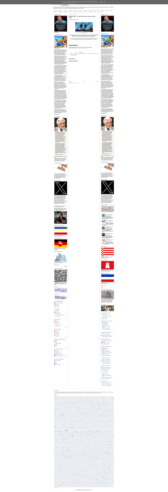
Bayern (60, 402)
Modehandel (93, 453)
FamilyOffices (62, 421)
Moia (111, 453)
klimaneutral (55, 443)
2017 (66, 396)
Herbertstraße (79, 434)
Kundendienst (62, 445)
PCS (109, 459)
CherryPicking (73, 407)
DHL (96, 412)
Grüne (58, 429)
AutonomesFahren (65, 401)
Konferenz (113, 443)
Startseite (84, 81)
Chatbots (67, 407)
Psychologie (73, 463)
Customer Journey (95, 410)
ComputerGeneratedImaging (107, 408)
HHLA (103, 434)
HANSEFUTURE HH (70, 10)
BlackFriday (104, 404)
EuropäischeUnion (99, 419)
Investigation (87, 439)
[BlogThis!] (80, 52)
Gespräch (62, 426)
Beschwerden (63, 403)
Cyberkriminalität (109, 410)
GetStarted (101, 426)
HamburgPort (107, 431)
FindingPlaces (71, 422)
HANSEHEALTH (98, 10)
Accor (77, 397)
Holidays (81, 435)
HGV (96, 434)
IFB (108, 436)
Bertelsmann (108, 402)
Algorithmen (81, 398)
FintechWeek (83, 422)
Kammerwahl (107, 441)
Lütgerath (57, 449)
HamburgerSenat (56, 431)
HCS (93, 433)
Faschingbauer (68, 421)
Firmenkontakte (86, 422)
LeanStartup (86, 446)
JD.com (106, 440)
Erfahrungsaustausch (56, 419)
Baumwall (59, 402)
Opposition (65, 458)
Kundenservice (77, 445)
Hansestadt (76, 432)
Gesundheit (64, 426)
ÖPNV (62, 458)
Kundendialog (59, 445)
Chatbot (65, 407)
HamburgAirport (96, 430)
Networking (69, 455)
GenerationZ (73, 425)
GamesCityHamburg (72, 424)
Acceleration (69, 397)
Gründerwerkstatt (104, 428)
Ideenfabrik (98, 436)
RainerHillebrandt (109, 463)
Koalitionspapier (73, 443)
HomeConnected (88, 435)
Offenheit (108, 456)
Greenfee (101, 427)
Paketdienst (60, 459)
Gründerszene (97, 428)
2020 (68, 396)
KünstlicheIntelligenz (86, 445)
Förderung (71, 423)
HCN (92, 433)
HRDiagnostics (110, 435)
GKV (113, 426)
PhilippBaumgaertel (112, 460)
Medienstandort (99, 450)
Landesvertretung (59, 446)
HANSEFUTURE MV (75, 10)
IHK (112, 436)
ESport (79, 419)
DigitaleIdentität (79, 413)
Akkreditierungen (64, 398)
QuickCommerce (96, 463)
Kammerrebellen (100, 441)
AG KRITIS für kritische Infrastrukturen (105, 348)
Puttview (81, 463)
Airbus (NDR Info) (57, 312)
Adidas (87, 397)
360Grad (77, 396)
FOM (113, 422)
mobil (58, 453)
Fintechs (81, 422)
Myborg (98, 454)
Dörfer (58, 417)
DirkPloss (92, 416)
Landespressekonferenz (111, 445)
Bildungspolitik (85, 404)
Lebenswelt (102, 446)
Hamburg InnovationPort (75, 430)
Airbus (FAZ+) (57, 310)
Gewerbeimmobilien (109, 426)
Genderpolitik (64, 425)
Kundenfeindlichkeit (66, 445)
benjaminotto (73, 402)
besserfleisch (71, 403)
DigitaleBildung (76, 413)
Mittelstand (105, 452)
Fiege (97, 421)
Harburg (106, 432)
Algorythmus (87, 398)
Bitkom (97, 404)
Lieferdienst (86, 447)
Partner (92, 459)
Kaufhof (72, 442)
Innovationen (67, 437)
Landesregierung (56, 446)
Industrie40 (73, 437)
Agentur (97, 397)
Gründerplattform (86, 428)
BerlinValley (104, 402)
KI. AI (87, 442)
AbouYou (113, 396)
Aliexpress (91, 398)
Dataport (96, 411)
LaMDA (106, 445)
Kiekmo (89, 442)
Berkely (91, 402)
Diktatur (86, 416)
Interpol (81, 439)
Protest (63, 463)
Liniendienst (96, 447)
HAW (88, 433)
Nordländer (73, 456)
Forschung (86, 423)
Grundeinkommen (66, 428)
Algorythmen (84, 398)
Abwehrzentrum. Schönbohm (61, 397)
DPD (64, 417)
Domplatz (57, 417)
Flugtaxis (107, 422)
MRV (79, 454)
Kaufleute (74, 442)
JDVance (109, 440)
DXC (98, 417)
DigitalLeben (83, 415)
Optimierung (67, 458)
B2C (71, 401)
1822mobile (64, 396)
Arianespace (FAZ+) (57, 313)
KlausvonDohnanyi (110, 442)
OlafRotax (61, 457)
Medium (82, 53)
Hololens (83, 435)
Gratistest (97, 427)
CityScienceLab (99, 407)
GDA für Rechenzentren (105, 369)
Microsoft (64, 452)
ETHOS (85, 419)
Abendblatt (104, 396)
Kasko (65, 442)
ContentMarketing (100, 409)
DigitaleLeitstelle (93, 413)
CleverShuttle (106, 407)
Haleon (62, 430)
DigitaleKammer (86, 413)
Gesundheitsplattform (85, 426)
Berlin (93, 402)
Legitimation (106, 446)
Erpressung (65, 419)
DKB (107, 416)
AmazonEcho (108, 398)
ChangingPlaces (60, 407)
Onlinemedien (99, 457)
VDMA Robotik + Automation (106, 342)
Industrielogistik (76, 437)
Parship (88, 459)
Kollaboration (80, 443)
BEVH (103, 403)
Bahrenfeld (90, 401)
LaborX (96, 445)
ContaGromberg (83, 409)
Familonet (60, 421)
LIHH (91, 447)
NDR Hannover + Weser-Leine (59, 355)
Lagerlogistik (104, 445)
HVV (72, 436)
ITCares (68, 440)
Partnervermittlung (95, 459)
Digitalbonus (63, 413)
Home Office (85, 435)
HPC (105, 435)
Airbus (57, 398)
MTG (81, 454)
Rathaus (70, 464)
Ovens (109, 458)
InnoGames (109, 437)
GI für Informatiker (104, 314)
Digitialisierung (83, 416)
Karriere (62, 442)
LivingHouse (106, 447)
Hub (59, 436)
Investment (93, 439)
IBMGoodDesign (82, 436)
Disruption (102, 416)
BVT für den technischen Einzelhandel (107, 377)
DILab (87, 416)
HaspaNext (64, 433)
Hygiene (75, 436)
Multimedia (87, 454)
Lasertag (75, 446)
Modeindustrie (99, 453)
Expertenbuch (64, 420)
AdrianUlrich (90, 397)
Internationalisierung (60, 439)
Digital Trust (60, 413)
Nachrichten (112, 454)
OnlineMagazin (86, 457)
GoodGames (69, 427)
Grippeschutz (107, 427)
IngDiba (97, 437)
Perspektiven (89, 460)
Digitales (67, 414)
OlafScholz (63, 457)
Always (101, 398)
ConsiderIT (73, 409)
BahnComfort (80, 401)
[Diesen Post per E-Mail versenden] (79, 52)
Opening (57, 458)
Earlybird (104, 417)
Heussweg (84, 434)
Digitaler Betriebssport (104, 413)
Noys (89, 456)
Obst (103, 456)
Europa (93, 419)
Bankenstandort (100, 401)
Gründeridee (76, 428)
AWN (69, 401)
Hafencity (100, 429)
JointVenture (58, 441)
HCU (94, 433)
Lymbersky (60, 449)
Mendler (64, 451)
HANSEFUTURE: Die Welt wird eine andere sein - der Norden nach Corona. (109, 221)
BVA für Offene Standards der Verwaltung (106, 326)
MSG (80, 454)
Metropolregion (98, 451)
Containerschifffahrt (96, 409)
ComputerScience (112, 408)
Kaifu (89, 441)
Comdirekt (82, 408)
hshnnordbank (55, 436)
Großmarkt (58, 428)
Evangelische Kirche (106, 419)
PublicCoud (78, 463)
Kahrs (87, 441)
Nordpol (75, 456)
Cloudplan (111, 407)
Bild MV (56, 340)
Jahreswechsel (100, 440)
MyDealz (100, 454)
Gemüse (61, 425)
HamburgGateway (70, 431)
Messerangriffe (87, 451)
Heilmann (58, 434)
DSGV (84, 417)
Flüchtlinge (103, 422)
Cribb (76, 410)
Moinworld (55, 454)
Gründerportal (90, 428)
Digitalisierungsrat (72, 415)
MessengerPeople (83, 451)
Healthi (101, 433)
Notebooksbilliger (85, 456)
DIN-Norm (90, 416)
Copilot (105, 409)
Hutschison (69, 436)
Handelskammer (87, 431)
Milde (79, 452)
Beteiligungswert (89, 403)
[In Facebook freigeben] (81, 52)
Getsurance (104, 426)
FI (96, 421)
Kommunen (96, 443)
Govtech (87, 427)
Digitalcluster (66, 413)
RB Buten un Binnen (58, 324)
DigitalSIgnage (109, 415)
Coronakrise (55, 410)
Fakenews (102, 420)
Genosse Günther (79, 425)
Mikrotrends (77, 452)
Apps (113, 399)
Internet (63, 439)
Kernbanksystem (84, 442)
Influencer (82, 437)
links (102, 447)
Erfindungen (60, 419)
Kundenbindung (55, 445)
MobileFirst (67, 453)
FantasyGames (65, 421)
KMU (69, 443)
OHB (54, 457)
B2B (70, 401)
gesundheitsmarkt (81, 426)
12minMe (60, 396)
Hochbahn (63, 435)
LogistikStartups (71, 448)
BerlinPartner (101, 402)
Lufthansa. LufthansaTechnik (94, 448)
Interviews (85, 439)
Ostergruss (80, 458)
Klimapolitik (58, 443)
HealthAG (97, 433)
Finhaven (74, 422)
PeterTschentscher (93, 460)
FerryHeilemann (91, 421)
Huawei (58, 436)
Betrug (101, 403)
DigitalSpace (55, 416)
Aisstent (59, 398)
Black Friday (101, 404)
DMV (111, 416)
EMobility (81, 418)
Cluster (113, 407)
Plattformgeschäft (89, 461)
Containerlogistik (88, 409)
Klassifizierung (99, 442)
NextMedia (79, 455)
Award (68, 401)
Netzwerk (74, 455)
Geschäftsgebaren (98, 425)
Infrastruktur (92, 437)
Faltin (108, 420)
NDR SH (56, 363)
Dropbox (83, 417)
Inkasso (99, 437)
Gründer (70, 428)
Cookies (103, 409)
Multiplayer (90, 454)
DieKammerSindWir (105, 412)
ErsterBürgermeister (68, 419)
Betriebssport (96, 403)
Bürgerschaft (98, 405)
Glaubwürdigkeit (58, 427)
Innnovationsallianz (106, 437)
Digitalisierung (72, 53)
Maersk (71, 449)
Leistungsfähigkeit (56, 447)
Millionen (81, 452)
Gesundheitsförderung (71, 426)
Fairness (97, 420)
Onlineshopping (102, 457)
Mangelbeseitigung (94, 449)
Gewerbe (106, 426)
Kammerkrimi (97, 441)
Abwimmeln (65, 397)
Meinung (55, 451)
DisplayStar (96, 416)
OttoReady (103, 458)
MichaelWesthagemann (56, 452)
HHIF (99, 434)
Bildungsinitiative (78, 404)
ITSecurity (86, 440)
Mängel (91, 449)
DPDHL (67, 417)
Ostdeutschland (77, 458)
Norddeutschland (67, 456)
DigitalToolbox (64, 416)
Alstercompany (95, 398)
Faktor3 (103, 420)
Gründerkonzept (79, 428)
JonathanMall (61, 441)
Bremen (95, 405)
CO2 (61, 408)
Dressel (71, 417)
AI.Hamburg (108, 397)
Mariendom (106, 449)
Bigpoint (67, 404)
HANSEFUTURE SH (85, 10)
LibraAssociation (76, 447)
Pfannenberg (98, 460)
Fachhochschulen (83, 420)
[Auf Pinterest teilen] (82, 52)
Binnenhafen (88, 404)
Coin (73, 408)
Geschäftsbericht (94, 425)
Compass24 (102, 408)
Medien (86, 450)
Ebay (106, 417)
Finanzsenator (61, 422)
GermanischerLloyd (88, 425)
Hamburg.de (86, 430)
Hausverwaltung (83, 433)
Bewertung (55, 404)
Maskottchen (79, 53)
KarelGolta (60, 442)
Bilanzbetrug (70, 404)
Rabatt (102, 463)
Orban (69, 458)
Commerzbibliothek (89, 408)
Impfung (63, 437)
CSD (88, 410)
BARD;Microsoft (106, 401)
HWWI (73, 436)
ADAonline (82, 397)
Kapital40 (110, 441)
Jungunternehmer (76, 441)
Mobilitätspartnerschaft (87, 453)
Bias (63, 404)
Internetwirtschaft (78, 439)
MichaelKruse (106, 451)
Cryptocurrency (86, 410)
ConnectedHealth (69, 409)
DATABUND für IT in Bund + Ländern (107, 352)
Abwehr (57, 397)
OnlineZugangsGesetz (110, 457)
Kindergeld (93, 442)
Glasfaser (55, 427)
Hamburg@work (89, 430)
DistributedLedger (105, 416)
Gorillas (85, 427)
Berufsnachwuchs (112, 402)
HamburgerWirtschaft (66, 431)
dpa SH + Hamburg (57, 360)
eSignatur (77, 419)
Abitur (106, 396)
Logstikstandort (74, 448)
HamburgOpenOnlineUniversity (103, 431)
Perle (65, 460)
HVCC (71, 436)
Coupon (68, 410)
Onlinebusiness (80, 457)
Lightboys (90, 447)
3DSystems (95, 396)
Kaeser (84, 441)
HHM (104, 434)
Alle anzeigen (66, 317)
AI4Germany (112, 397)
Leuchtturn (66, 447)
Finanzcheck (109, 421)
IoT (105, 439)
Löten (81, 448)
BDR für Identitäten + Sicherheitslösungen (105, 323)
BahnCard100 (77, 401)
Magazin (77, 53)
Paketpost (65, 459)
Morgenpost (73, 454)
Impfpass (61, 437)
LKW (109, 447)
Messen (78, 451)
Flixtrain (100, 422)
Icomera (89, 436)
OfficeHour (111, 456)
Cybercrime (105, 410)
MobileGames (69, 453)
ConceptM (66, 409)
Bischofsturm (92, 404)
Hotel (99, 435)
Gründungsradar (112, 428)
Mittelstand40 (108, 452)
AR (54, 399)
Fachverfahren (90, 420)
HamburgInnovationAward (79, 431)
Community (96, 408)
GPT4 (90, 427)
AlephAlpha (73, 398)
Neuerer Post (70, 81)
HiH (110, 434)
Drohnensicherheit (80, 417)
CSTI (90, 410)
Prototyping (66, 463)
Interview (83, 439)
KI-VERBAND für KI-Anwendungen (106, 355)
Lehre (109, 446)
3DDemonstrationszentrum (81, 396)
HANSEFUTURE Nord (60, 10)
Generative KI (75, 425)
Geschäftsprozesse (107, 425)
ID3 (90, 436)
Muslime (96, 454)
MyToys (105, 454)
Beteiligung (83, 403)
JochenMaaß (55, 441)
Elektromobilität (64, 418)
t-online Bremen (57, 326)
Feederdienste (78, 421)
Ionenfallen (104, 439)
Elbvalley (59, 418)
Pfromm (105, 460)
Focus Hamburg (57, 334)
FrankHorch (105, 423)
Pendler (55, 460)
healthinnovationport (104, 433)
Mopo (62, 454)
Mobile (59, 453)
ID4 (91, 436)
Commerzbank (85, 408)
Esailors (73, 419)
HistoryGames (55, 435)
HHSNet (106, 434)
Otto (92, 458)
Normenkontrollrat (81, 456)
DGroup (93, 412)
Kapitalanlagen (112, 441)
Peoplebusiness (57, 460)
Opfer (61, 458)
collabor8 (75, 408)
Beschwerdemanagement (59, 403)
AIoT (55, 398)
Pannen (80, 459)
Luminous (106, 448)
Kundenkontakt (74, 445)
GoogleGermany (77, 427)
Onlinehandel (83, 457)
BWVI (73, 406)
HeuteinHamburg (87, 434)
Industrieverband (79, 437)
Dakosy (78, 411)
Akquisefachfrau (68, 398)
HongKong (94, 435)
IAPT (76, 436)
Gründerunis (100, 428)
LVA (58, 449)
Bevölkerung (106, 403)
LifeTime (88, 447)
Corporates (66, 410)
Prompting (60, 463)
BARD (104, 401)
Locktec (55, 448)
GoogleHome (80, 427)
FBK (75, 421)
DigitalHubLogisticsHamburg (57, 415)
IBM (77, 436)
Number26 (91, 456)
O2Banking (100, 456)
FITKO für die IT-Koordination (106, 329)
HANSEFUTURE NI (80, 10)
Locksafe (113, 447)
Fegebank (81, 421)
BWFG (70, 406)
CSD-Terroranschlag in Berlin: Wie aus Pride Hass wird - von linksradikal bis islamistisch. (109, 215)
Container (86, 409)
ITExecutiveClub (76, 440)
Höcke (79, 435)
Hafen (92, 429)
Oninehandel (73, 457)
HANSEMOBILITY (94, 10)
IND (67, 437)
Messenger (80, 451)
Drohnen (77, 417)
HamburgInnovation (74, 431)
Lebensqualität (99, 446)
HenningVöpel (76, 434)
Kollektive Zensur (84, 443)
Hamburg (75, 53)
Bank (96, 401)
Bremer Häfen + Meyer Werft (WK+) (60, 314)
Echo (112, 417)
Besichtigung (66, 403)
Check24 (71, 407)
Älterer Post (97, 81)
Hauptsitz (71, 433)
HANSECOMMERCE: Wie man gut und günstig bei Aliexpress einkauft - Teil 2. (109, 240)
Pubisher (76, 463)
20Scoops (72, 396)
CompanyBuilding (99, 408)
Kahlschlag (86, 441)
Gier (112, 426)
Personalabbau (70, 460)
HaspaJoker (61, 433)
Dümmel (97, 417)
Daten (100, 411)
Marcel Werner (100, 449)
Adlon (88, 397)
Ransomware (63, 464)
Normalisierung (77, 456)
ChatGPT (69, 407)
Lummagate (110, 448)
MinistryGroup (95, 452)
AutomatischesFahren (56, 401)
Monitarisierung (58, 454)
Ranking (61, 464)
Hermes (82, 434)
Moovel (61, 454)
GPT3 (88, 427)
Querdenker (93, 463)
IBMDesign (79, 436)
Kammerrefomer (104, 441)
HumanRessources (65, 436)
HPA (104, 435)
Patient (100, 459)
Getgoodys (98, 426)
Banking (103, 401)
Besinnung (69, 403)
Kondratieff (110, 443)
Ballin (92, 401)
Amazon (103, 398)
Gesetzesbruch (58, 426)
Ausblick (92, 400)
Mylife (101, 454)
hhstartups (108, 434)
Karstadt (64, 442)
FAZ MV (56, 344)
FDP (76, 421)
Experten (62, 420)
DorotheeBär (60, 417)
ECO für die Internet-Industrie (106, 368)
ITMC (78, 440)
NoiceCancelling (57, 456)
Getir (99, 426)
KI (86, 442)
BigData (65, 404)
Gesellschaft (55, 426)
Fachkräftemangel (87, 420)
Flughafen (105, 422)
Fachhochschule (79, 420)
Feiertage (86, 421)
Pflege (100, 460)
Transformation (75, 54)
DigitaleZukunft (99, 414)
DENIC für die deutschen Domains (106, 367)
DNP (113, 416)
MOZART (78, 454)
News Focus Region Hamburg (59, 302)
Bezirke (60, 404)
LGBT (70, 447)
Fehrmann (84, 421)
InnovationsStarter (64, 438)
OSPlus (75, 458)
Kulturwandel (110, 444)
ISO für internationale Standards (106, 335)
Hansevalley (92, 432)
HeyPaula (93, 434)
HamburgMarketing (97, 431)
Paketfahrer (63, 459)
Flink (96, 422)
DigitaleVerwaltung (90, 414)
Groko (113, 427)
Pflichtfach (103, 460)
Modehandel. (96, 453)
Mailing (80, 449)
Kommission (93, 443)
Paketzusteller (70, 459)
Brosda (104, 405)
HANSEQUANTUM (55, 10)
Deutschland (86, 412)
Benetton (71, 402)
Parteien (90, 459)
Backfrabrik (73, 401)
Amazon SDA (106, 398)
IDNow (107, 436)
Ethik (84, 419)
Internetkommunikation (66, 439)
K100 (81, 441)
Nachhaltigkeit (109, 454)
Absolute (55, 397)
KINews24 (96, 442)
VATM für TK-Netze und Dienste (106, 363)
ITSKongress (91, 440)
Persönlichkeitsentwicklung (85, 460)
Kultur (108, 444)
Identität (103, 436)
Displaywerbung (99, 416)
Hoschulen (97, 435)
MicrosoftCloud (66, 452)
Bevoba (104, 403)
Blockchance (55, 405)
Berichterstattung (89, 402)
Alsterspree (98, 398)
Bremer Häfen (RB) (57, 316)
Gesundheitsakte (67, 426)
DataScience (98, 411)
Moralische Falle (66, 454)
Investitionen (90, 439)
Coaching (63, 408)
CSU (91, 410)
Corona (106, 409)
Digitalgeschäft (105, 414)
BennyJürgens (78, 402)
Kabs (82, 441)
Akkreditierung (61, 398)
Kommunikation (99, 443)
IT (54, 440)
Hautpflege (87, 433)
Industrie (71, 437)
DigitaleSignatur (73, 414)
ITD (72, 440)
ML (110, 452)
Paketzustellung (74, 459)
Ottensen (87, 458)
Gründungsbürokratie (108, 428)
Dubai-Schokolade (94, 417)
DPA (63, 417)
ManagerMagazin (89, 449)
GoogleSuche (83, 427)
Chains (55, 407)
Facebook (76, 420)
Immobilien (59, 437)
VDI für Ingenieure (104, 318)
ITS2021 (84, 440)
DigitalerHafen (59, 414)
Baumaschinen (55, 402)
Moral (63, 454)
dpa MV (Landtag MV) (58, 343)
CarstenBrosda (92, 406)
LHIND (71, 447)
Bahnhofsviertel (83, 401)
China (80, 407)
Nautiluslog (62, 455)
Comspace (64, 409)
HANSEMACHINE (89, 10)
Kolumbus (88, 443)
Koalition (71, 443)
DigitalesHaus (70, 414)
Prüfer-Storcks (68, 463)
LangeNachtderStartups (67, 446)
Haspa (59, 433)
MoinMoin (113, 453)
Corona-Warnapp (109, 409)
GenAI (62, 425)
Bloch (106, 404)
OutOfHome (105, 458)
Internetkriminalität (71, 439)
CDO (103, 406)
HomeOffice (91, 435)
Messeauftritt (75, 451)
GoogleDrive (74, 427)
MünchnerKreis (93, 454)
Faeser (92, 420)
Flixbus (99, 422)
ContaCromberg (79, 409)
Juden (70, 441)
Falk (104, 420)
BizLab (98, 404)
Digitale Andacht (73, 413)
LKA (108, 447)
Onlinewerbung (106, 457)
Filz (104, 421)
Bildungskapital (82, 404)
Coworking (73, 410)
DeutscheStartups (83, 412)
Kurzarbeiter (93, 445)
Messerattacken (90, 451)
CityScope (102, 407)
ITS (82, 440)
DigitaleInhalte (83, 413)
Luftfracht (90, 448)
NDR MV (56, 345)
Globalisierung (61, 427)
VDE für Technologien (105, 317)
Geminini (59, 425)
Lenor (60, 447)
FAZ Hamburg (57, 333)
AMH (110, 398)
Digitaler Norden (108, 413)
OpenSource (59, 458)
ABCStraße (102, 396)
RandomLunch (55, 464)
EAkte (102, 417)
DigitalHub (112, 414)
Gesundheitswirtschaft (94, 426)
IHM (56, 437)
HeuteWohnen (90, 434)
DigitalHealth (109, 414)
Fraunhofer (109, 423)
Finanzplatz (59, 422)
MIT (100, 452)
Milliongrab (84, 452)
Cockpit (65, 408)
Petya (96, 460)
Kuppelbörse (90, 445)
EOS (110, 418)
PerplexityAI (67, 460)
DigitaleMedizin (96, 413)
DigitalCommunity (69, 413)
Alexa (75, 398)
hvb (70, 436)
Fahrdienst (94, 420)
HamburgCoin (103, 430)
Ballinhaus (94, 401)
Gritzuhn (110, 427)
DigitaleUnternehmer (85, 414)
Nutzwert (94, 456)
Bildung (73, 404)
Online (75, 457)
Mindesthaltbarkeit (87, 452)
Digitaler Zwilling (112, 413)
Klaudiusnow (103, 442)
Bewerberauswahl (112, 403)
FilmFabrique (102, 421)
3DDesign (85, 396)
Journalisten (67, 441)
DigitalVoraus (67, 416)
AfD (93, 397)
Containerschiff (92, 409)
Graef (91, 427)
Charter (63, 407)
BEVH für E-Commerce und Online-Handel (106, 375)
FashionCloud (73, 421)
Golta (67, 427)
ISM (111, 439)
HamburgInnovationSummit (85, 431)
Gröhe (111, 427)
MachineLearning (68, 449)
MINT (97, 452)
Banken (97, 401)
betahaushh (80, 403)
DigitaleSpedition (77, 414)
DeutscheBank (62, 412)
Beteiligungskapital (86, 403)
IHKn (113, 436)
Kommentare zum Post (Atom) (75, 82)
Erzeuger (72, 419)
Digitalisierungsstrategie (76, 415)
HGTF (95, 434)
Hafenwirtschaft (55, 430)
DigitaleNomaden (100, 413)
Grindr (105, 427)
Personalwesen (80, 460)
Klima (113, 442)
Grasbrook (93, 427)
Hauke (68, 433)
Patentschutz (98, 459)
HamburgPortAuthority (111, 431)
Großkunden (55, 428)
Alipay (93, 398)
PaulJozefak (106, 459)
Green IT (99, 427)
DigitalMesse (93, 415)
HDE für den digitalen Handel (106, 378)
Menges (65, 451)
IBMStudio (85, 436)
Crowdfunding (82, 410)
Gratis (95, 427)
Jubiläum (69, 441)
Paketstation (68, 459)
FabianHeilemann (73, 420)
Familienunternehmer (56, 421)
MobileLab (72, 453)
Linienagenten (93, 447)
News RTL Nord (57, 305)
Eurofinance (91, 419)
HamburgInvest (89, 431)
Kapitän (58, 442)
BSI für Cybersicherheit (105, 324)
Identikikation (101, 436)
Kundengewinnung (70, 445)
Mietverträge (70, 452)
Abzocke (67, 397)
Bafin (75, 401)
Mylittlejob (104, 454)
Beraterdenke (81, 402)
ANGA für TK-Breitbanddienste (106, 359)
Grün (63, 428)
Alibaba (89, 398)
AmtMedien (112, 398)
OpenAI (113, 457)
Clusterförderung (56, 408)
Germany (92, 425)
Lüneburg (55, 449)
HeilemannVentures (109, 433)
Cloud (109, 407)
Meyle (100, 451)
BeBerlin (64, 402)
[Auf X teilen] (81, 52)
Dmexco (110, 416)
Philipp (97, 53)
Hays (89, 433)
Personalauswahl (74, 460)
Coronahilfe (112, 409)
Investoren (101, 439)
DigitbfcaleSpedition (75, 416)
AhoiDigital (103, 397)
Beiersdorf (68, 402)
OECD (106, 456)
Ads (92, 397)
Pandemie (77, 459)
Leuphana (68, 447)
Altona (100, 398)
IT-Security (59, 440)
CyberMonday (112, 410)
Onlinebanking (77, 457)
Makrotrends (85, 449)
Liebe (84, 447)
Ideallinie (93, 436)
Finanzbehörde (106, 421)
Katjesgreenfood (69, 442)
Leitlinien (59, 447)
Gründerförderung (73, 428)
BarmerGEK (111, 401)
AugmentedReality (84, 400)
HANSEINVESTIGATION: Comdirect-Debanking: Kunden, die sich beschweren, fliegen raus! (109, 227)
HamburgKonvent (93, 431)
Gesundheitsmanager (76, 426)
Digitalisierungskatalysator (67, 415)
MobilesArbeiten (79, 453)
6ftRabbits (98, 396)
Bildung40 (75, 404)
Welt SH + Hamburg (57, 364)
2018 (67, 396)
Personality (95, 53)
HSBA (113, 435)
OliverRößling (66, 457)
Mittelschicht (102, 452)
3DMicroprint (90, 396)
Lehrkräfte (113, 446)
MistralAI (99, 452)
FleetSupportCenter (94, 422)
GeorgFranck (82, 425)
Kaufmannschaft (77, 442)
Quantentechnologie (89, 463)
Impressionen (65, 437)
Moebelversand (108, 453)
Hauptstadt (73, 433)
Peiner (113, 459)
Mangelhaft (98, 449)
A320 (100, 396)
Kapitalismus (55, 442)
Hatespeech (66, 433)
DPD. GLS (66, 417)
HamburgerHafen (112, 430)
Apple (112, 399)
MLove (111, 452)
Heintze (60, 434)
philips (59, 461)
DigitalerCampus (56, 414)
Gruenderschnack (61, 428)
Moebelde (106, 453)
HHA (97, 434)
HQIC (106, 435)
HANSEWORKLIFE (103, 10)
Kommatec (91, 443)
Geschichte (112, 425)
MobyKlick (91, 453)
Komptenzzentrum (107, 443)
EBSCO (109, 417)
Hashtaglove (55, 433)
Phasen (107, 460)
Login (58, 448)
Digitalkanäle (80, 415)
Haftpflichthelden (59, 430)
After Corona (95, 397)
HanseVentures (95, 432)
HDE (95, 433)
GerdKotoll (85, 425)
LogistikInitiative (64, 448)
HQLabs (107, 435)
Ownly (111, 458)
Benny (76, 402)
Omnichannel (69, 457)
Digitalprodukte (105, 415)
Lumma (107, 448)
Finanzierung (112, 421)
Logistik (62, 448)
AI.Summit (110, 397)
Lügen (103, 448)
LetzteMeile (64, 447)
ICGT (87, 436)
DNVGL (55, 417)
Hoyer (103, 435)
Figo (98, 421)
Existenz (58, 420)
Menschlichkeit (68, 451)
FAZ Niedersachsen (57, 353)
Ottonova (101, 458)
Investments (99, 439)
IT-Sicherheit (61, 440)
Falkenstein (106, 420)
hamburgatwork (100, 430)
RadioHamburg (105, 463)
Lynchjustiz (63, 449)
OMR (83, 53)
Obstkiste (105, 456)
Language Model (72, 446)
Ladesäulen (102, 445)
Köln (86, 443)
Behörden (66, 402)
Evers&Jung (112, 419)
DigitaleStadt (81, 414)
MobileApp (62, 453)
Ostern (82, 458)
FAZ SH (56, 361)
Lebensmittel (96, 446)
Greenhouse (103, 427)
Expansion (60, 420)
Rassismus (66, 464)
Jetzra (113, 440)
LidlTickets (82, 447)
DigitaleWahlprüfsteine (95, 414)
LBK (82, 446)
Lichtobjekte (80, 447)
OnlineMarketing (86, 53)
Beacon (62, 402)
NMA (54, 456)
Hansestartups (79, 432)
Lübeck (84, 448)
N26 (107, 454)
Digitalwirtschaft (71, 416)
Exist (56, 420)
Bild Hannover (57, 350)
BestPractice (74, 403)
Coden (67, 408)
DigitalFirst (103, 414)
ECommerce (55, 417)
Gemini (57, 425)
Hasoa (57, 433)
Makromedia (83, 449)
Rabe (103, 463)
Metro (95, 451)
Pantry (84, 459)
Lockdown (111, 447)
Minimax (92, 452)
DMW (112, 416)
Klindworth (64, 443)
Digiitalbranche (55, 413)
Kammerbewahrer (93, 441)
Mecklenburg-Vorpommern (71, 450)
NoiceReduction (60, 456)
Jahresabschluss (97, 440)
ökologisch (56, 457)
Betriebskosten (93, 403)
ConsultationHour (76, 409)
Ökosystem (59, 457)
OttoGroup (96, 458)
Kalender (91, 441)
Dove (62, 417)
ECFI (111, 417)
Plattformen (85, 461)
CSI (89, 410)
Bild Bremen (57, 320)
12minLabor (57, 396)
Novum (88, 456)
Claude (104, 407)
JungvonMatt (79, 441)
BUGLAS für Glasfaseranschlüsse (106, 361)
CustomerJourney (99, 410)
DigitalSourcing (112, 415)
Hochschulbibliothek (66, 435)
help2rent (74, 434)
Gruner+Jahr (61, 429)
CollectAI (78, 408)
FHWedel (95, 421)
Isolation (113, 439)
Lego (107, 446)
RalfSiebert (112, 463)
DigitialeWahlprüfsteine (79, 416)
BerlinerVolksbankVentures (97, 402)
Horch (95, 435)
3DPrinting (92, 396)
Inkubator (103, 437)
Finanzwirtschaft (68, 422)
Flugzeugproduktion (110, 422)
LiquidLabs (104, 447)
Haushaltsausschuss (76, 433)
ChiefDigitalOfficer (77, 407)
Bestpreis (77, 403)
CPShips (75, 410)
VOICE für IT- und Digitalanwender (106, 385)
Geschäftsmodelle (102, 425)
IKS (57, 437)
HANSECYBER (107, 10)
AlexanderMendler (78, 398)
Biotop (90, 404)
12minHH (55, 396)
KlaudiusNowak (106, 442)
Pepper (60, 460)
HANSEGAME (111, 10)
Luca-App (86, 448)
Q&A (82, 463)
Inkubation (101, 437)
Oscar (73, 458)
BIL (68, 404)
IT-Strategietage (65, 440)
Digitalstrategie (61, 416)
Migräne (73, 452)
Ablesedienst (108, 396)
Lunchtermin (112, 448)
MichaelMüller (109, 451)
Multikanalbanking (84, 454)
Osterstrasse (84, 458)
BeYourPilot (58, 404)
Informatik (89, 437)
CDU (104, 406)
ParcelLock (86, 459)
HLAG (60, 435)
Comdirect (80, 408)
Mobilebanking (64, 453)
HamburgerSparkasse (60, 431)
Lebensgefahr (93, 446)
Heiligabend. (55, 434)
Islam (107, 439)
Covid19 (70, 410)
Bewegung (109, 403)
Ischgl (106, 439)
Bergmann (86, 402)
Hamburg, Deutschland (73, 55)
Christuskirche (94, 407)
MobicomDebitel (56, 453)
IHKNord (55, 437)
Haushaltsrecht (80, 433)
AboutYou (111, 396)
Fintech (79, 422)
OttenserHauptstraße (90, 458)
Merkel (73, 451)
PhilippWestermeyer (71, 54)
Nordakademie (63, 456)
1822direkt (62, 396)
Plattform (83, 461)
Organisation (71, 458)
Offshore (113, 456)
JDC (107, 440)
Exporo (67, 420)
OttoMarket (98, 458)
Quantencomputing (85, 463)
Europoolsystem (102, 419)
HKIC (59, 435)
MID (68, 452)
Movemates (76, 454)
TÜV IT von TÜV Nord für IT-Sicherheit (107, 336)
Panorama (82, 459)
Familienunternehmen (111, 420)
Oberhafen (102, 456)
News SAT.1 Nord (57, 306)
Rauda (76, 464)
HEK (63, 434)
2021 (70, 396)
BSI (113, 405)
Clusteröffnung (59, 408)
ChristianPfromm (84, 407)
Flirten (97, 422)
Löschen (80, 448)
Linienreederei (99, 447)
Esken (78, 419)
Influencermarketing (86, 437)
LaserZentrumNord (78, 446)
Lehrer (110, 446)
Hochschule (70, 435)
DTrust (88, 417)
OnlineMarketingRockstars (91, 53)
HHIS (100, 434)
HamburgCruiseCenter (107, 430)
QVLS (99, 463)
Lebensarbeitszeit (90, 446)
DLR (108, 416)
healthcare (99, 433)
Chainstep (57, 407)
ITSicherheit (88, 440)
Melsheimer (61, 451)
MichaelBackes (103, 451)
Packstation (56, 459)
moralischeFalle (70, 454)
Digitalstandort (58, 416)
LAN (108, 445)
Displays (94, 416)
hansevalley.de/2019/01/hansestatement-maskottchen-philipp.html (78, 48)
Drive (72, 417)
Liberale (73, 447)
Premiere (62, 462)
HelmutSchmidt (71, 434)
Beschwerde (55, 403)
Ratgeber (69, 464)
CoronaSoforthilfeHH (59, 410)
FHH (93, 421)
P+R (54, 459)
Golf (64, 427)
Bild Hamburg (57, 330)
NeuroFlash (102, 455)
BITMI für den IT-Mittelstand (106, 351)
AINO (54, 398)
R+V (100, 463)
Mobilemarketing (75, 453)
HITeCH (58, 435)
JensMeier (111, 440)
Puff (79, 463)
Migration (75, 452)
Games (63, 424)
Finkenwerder (76, 422)
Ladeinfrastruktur (98, 445)
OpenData (55, 458)
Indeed (69, 437)
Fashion (71, 421)
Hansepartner (67, 432)
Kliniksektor (66, 443)
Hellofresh (65, 434)
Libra (74, 447)
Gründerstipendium (94, 428)
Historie (113, 434)
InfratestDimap (94, 437)
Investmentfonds (96, 439)
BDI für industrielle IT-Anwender (106, 382)
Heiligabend (112, 433)
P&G (113, 458)
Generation (67, 425)
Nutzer (92, 456)
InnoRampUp (112, 437)
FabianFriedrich (69, 420)
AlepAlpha (71, 398)
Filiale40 (100, 421)
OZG (112, 458)
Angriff (75, 399)
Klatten (101, 442)
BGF (61, 404)
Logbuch (57, 448)
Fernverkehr (88, 421)
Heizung (62, 434)
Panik (78, 459)
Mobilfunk (82, 453)
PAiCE (58, 459)
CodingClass (71, 408)
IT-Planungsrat (56, 440)
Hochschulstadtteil (76, 435)
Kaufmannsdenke (81, 442)
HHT (109, 434)
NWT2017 (96, 456)
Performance (63, 460)
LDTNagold (84, 446)
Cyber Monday (102, 410)
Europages (96, 419)
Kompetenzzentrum (103, 443)
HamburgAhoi (93, 430)
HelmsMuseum (67, 434)
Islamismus (110, 439)
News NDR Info (57, 304)
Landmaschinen (63, 446)
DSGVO (85, 417)
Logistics (60, 448)
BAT (113, 401)
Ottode (94, 458)
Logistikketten (68, 448)
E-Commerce (100, 417)
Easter (105, 417)
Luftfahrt (88, 448)
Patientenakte (103, 459)
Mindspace (90, 452)
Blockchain (108, 404)
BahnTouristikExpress (87, 401)
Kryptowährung (95, 444)
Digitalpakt (99, 415)
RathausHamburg (73, 464)
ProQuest (62, 463)
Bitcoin (95, 404)
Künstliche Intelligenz (81, 445)
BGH (62, 404)
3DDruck (87, 396)
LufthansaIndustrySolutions (100, 448)
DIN (88, 416)
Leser (61, 447)
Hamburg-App (80, 430)
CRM (77, 410)
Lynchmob (65, 449)
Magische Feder (78, 449)
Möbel (113, 452)
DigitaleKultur (89, 413)
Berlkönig (106, 402)
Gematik (55, 425)
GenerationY (70, 425)
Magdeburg (75, 449)
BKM (99, 404)
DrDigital (69, 417)
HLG (61, 435)
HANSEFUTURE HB (65, 10)
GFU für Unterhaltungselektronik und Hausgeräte (107, 341)
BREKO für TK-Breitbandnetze (106, 360)
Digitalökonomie (96, 415)
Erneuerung (62, 419)
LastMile (81, 446)
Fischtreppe (89, 422)
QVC (98, 463)
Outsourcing (107, 458)
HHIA (98, 434)
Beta (78, 403)
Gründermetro (82, 428)
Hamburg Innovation (71, 430)
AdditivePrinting (84, 397)
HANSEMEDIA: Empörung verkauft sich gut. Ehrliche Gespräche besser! (60, 206)
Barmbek (109, 401)
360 (75, 396)
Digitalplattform (102, 415)
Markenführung (112, 449)
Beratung (84, 402)
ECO (113, 417)
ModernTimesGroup (103, 453)
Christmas (88, 407)
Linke (101, 447)
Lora (76, 448)
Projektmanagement (56, 463)
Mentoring (71, 451)
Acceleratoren (75, 397)
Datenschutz (55, 411)
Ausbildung (90, 400)
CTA (92, 410)
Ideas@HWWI (95, 436)
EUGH (89, 419)
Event (109, 419)
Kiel (90, 442)
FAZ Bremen (56, 323)
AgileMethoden (99, 397)
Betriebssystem (99, 403)
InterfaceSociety (56, 439)
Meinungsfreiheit (58, 451)
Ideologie (105, 436)
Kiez (91, 442)
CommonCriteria (93, 408)
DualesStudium (90, 417)
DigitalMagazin (86, 415)
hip (111, 434)
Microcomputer (61, 452)
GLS (63, 427)
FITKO (90, 422)
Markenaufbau (108, 449)
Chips (81, 407)
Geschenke (110, 425)
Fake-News (99, 420)
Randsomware (58, 464)
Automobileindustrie (61, 401)
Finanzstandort (64, 422)
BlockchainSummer (112, 404)
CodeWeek (69, 408)
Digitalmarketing (90, 415)
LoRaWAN (78, 448)
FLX (112, 422)
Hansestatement (82, 432)
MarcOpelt (104, 449)
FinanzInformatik (56, 422)
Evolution (55, 420)
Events (110, 419)
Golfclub (66, 427)
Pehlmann (111, 459)
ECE (110, 417)
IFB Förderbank (110, 436)
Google (72, 427)
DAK (77, 411)
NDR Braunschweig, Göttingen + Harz (60, 354)
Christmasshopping (91, 407)
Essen (81, 419)
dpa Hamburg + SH (57, 332)
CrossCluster (79, 410)
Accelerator (72, 397)
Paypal (108, 459)
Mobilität (84, 453)
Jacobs (94, 440)
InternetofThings (74, 439)
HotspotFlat (101, 435)
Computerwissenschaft (60, 409)
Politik (63, 461)
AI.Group (105, 397)
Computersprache (56, 409)
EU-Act (88, 419)
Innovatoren (77, 438)
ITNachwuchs (80, 440)
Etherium (83, 419)
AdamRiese (79, 397)
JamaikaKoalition (104, 440)
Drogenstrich (74, 417)
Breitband (89, 405)
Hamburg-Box (83, 430)
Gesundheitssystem (89, 426)
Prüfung (71, 463)
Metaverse (93, 451)
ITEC (73, 440)
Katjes (67, 442)
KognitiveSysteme (77, 443)
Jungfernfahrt (73, 441)
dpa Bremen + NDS (57, 322)
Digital (58, 413)
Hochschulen (73, 435)
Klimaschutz (61, 443)
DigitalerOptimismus (64, 414)
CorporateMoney (63, 410)
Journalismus (64, 441)
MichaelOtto (112, 451)
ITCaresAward (70, 440)
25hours (74, 396)
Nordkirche (71, 456)
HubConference (61, 436)
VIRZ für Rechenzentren (105, 371)
